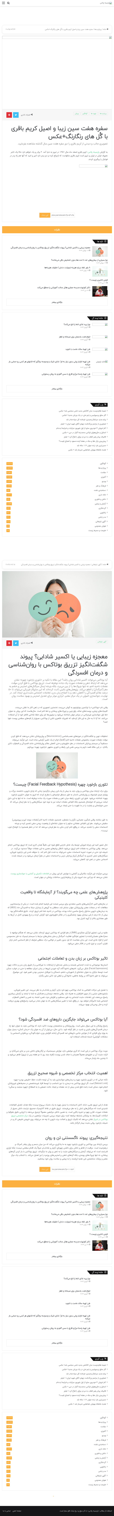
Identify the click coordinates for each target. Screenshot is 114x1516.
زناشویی (103, 512)
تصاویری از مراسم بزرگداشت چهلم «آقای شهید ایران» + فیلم (83, 423)
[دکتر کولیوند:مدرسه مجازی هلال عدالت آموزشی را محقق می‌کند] (100, 291)
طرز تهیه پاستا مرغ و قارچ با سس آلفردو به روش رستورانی (66, 374)
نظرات (57, 230)
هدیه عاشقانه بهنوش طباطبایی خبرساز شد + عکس (87, 449)
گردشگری (102, 508)
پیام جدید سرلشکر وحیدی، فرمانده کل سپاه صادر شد (86, 419)
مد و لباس (102, 517)
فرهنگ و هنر (101, 485)
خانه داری (102, 494)
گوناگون (84, 113)
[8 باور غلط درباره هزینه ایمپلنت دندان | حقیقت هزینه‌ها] (100, 271)
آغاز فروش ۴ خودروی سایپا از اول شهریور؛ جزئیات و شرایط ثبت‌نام (81, 428)
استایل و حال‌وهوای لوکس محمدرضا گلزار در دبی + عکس (84, 432)
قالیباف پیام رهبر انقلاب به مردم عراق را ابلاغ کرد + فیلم (85, 436)
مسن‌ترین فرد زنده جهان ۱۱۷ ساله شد (91, 445)
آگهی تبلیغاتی (101, 521)
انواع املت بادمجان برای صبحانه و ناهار (74, 337)
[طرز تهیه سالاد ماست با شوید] (100, 353)
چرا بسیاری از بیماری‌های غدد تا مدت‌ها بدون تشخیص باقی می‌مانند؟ (79, 260)
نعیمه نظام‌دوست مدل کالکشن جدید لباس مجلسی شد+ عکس (82, 410)
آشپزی (103, 476)
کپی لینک (44, 215)
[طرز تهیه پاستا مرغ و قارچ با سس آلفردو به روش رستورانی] (100, 378)
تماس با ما (7, 1510)
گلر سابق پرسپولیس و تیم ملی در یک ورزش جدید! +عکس (84, 415)
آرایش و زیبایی (100, 503)
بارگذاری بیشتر (57, 302)
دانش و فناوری (100, 499)
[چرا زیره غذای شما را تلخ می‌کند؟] (100, 328)
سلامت (103, 472)
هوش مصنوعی (100, 526)
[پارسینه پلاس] (106, 3)
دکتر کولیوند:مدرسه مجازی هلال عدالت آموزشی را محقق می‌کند (63, 287)
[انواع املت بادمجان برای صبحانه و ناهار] (100, 340)
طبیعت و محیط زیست (97, 530)
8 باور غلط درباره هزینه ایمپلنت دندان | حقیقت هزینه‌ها (67, 267)
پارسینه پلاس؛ (93, 152)
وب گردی (99, 404)
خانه (105, 29)
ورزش (77, 113)
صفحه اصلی (17, 1510)
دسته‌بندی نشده (100, 490)
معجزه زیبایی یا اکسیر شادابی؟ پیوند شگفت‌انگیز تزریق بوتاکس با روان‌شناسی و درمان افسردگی (50, 247)
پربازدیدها (97, 29)
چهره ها (93, 113)
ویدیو (104, 481)
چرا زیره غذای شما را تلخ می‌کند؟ (77, 324)
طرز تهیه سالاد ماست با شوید (77, 349)
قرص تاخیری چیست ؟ (99, 280)
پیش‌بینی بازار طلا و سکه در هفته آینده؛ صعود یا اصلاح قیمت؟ (82, 441)
